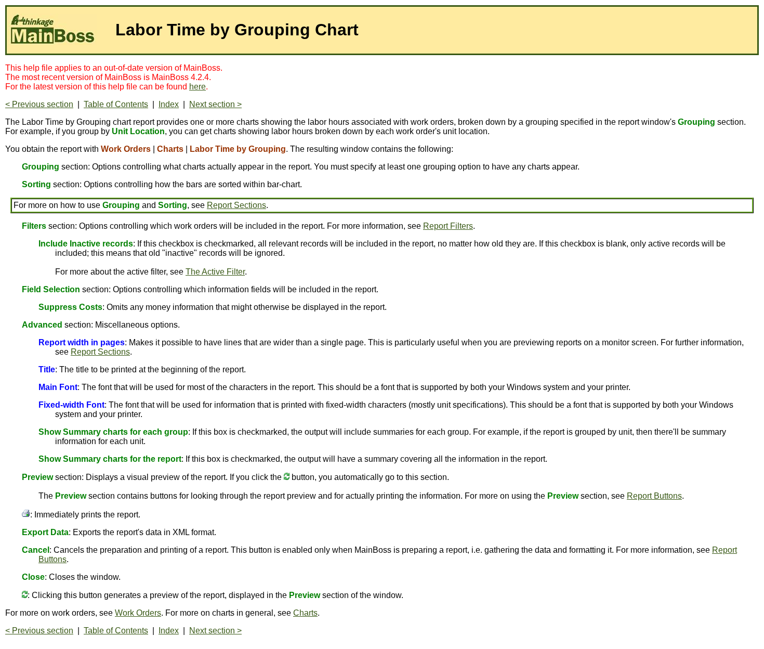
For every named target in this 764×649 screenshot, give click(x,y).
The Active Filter (215, 271)
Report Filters (448, 226)
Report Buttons (654, 495)
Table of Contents (116, 104)
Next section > (215, 104)
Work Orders (138, 612)
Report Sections (236, 205)
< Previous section (39, 104)
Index (169, 104)
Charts (305, 612)
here (197, 86)
